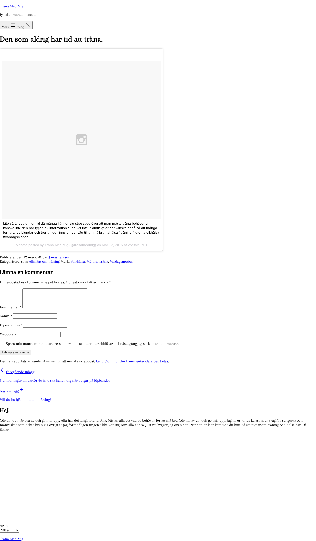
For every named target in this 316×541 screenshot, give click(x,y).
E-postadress (11, 325)
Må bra (92, 261)
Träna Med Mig (11, 6)
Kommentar (10, 307)
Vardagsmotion (121, 261)
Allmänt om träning (44, 261)
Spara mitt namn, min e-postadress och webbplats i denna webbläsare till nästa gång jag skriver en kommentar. (92, 343)
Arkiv (4, 525)
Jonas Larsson (59, 257)
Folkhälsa (78, 261)
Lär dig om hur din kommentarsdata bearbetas (132, 361)
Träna (103, 261)
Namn (6, 316)
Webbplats (8, 334)
